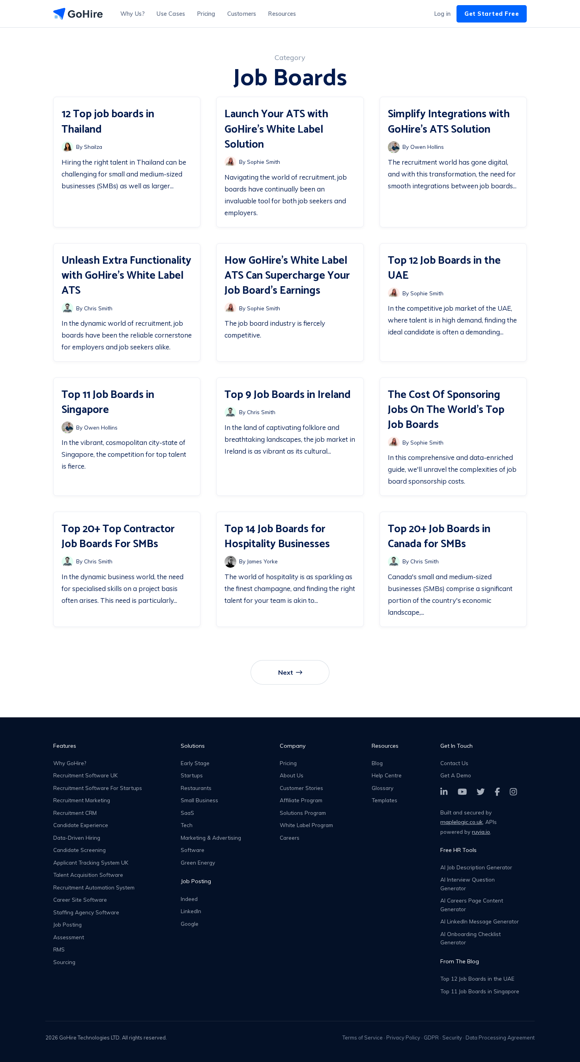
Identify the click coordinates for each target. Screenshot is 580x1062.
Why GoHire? (69, 763)
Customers (241, 14)
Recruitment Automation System (94, 887)
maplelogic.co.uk (461, 822)
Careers (289, 837)
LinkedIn (191, 911)
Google (189, 923)
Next (285, 672)
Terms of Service (362, 1037)
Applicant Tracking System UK (90, 862)
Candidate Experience (80, 825)
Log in (442, 14)
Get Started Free (491, 13)
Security (452, 1037)
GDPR (431, 1037)
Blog (377, 763)
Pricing (206, 14)
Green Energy (198, 862)
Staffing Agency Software (86, 912)
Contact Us (454, 763)
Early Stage (195, 763)
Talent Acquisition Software (88, 874)
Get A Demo (455, 775)
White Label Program (306, 825)
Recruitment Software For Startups (97, 787)
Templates (384, 800)
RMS (59, 949)
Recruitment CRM (75, 812)
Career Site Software (80, 899)
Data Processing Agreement (500, 1037)
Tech (187, 825)
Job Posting (67, 924)
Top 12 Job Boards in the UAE (477, 978)
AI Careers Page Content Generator (471, 904)
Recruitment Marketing (81, 800)
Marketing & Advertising (211, 837)
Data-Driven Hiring (76, 837)
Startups (192, 775)
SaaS (187, 812)
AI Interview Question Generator (467, 883)
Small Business (199, 800)
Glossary (382, 787)
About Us (291, 775)
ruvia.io (481, 831)
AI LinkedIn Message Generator (479, 921)
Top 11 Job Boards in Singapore (479, 991)
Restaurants (196, 787)
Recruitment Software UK (85, 775)
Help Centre (387, 775)
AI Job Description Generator (476, 867)
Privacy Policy (403, 1037)
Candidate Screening (79, 849)
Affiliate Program (301, 800)
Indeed (189, 898)
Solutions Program (303, 812)
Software (192, 849)
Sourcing (64, 962)
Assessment (68, 937)
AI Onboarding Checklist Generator (470, 938)
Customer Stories (301, 787)
